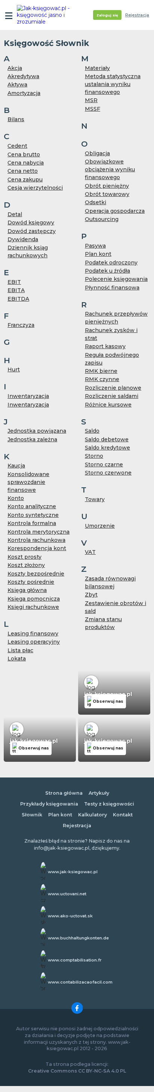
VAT (90, 552)
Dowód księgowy (30, 222)
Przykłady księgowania (49, 804)
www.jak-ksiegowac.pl (73, 871)
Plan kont (98, 254)
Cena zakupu (25, 179)
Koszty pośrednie (30, 582)
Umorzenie (100, 525)
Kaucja (16, 465)
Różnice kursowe (108, 404)
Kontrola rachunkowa (36, 540)
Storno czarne (104, 464)
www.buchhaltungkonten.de (78, 938)
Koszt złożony (26, 565)
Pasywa (95, 245)
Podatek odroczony (111, 262)
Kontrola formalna (31, 523)
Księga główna (27, 590)
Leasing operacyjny (33, 641)
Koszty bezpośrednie (35, 573)
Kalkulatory (92, 815)
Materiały (97, 68)
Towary (95, 499)
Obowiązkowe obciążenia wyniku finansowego (110, 169)
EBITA (16, 290)
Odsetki (95, 202)
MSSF (92, 108)
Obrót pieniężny (107, 185)
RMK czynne (102, 379)
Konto (15, 498)
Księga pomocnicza (33, 598)
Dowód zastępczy (31, 231)
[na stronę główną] (45, 15)
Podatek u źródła (107, 270)
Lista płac (20, 650)
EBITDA (18, 298)
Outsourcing (101, 219)
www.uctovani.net (67, 893)
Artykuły (99, 793)
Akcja (14, 68)
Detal (14, 214)
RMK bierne (101, 371)
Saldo (92, 430)
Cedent (17, 145)
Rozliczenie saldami (111, 396)
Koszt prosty (24, 556)
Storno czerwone (108, 472)
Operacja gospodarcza (115, 211)
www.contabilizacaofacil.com (80, 982)
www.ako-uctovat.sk (70, 915)
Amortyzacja (23, 93)
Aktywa (17, 84)
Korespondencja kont (36, 548)
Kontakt (123, 815)
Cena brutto (23, 154)
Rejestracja (137, 15)
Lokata (16, 658)
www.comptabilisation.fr (75, 960)
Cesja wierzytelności (35, 187)
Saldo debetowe (107, 439)
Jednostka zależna (32, 439)
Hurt (13, 369)
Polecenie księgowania (116, 279)
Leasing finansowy (32, 633)
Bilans (15, 119)
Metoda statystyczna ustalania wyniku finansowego (113, 84)
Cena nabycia (25, 162)
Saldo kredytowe (107, 447)
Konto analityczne (31, 506)
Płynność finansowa (112, 287)
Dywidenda (22, 239)
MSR (91, 100)
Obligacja (97, 153)
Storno (94, 456)
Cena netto (22, 171)
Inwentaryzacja (28, 396)
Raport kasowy (105, 346)
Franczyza (20, 325)
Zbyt (91, 594)
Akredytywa (23, 76)
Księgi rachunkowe (33, 607)
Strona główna (64, 793)
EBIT (14, 282)
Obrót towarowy (107, 194)
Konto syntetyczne (33, 515)
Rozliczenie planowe (113, 387)
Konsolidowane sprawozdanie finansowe (28, 482)
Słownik (32, 815)
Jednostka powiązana (36, 430)
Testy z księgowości (109, 804)
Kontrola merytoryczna (38, 531)
